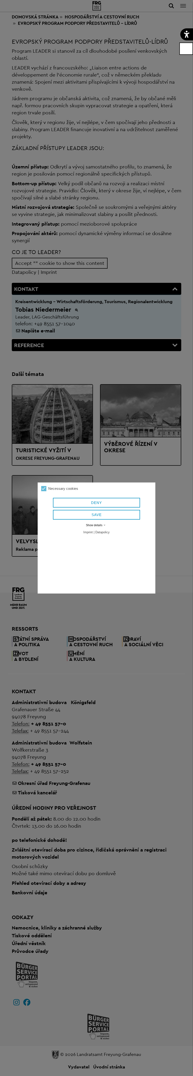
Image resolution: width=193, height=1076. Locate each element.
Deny (96, 503)
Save (97, 515)
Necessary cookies (63, 488)
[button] (186, 34)
